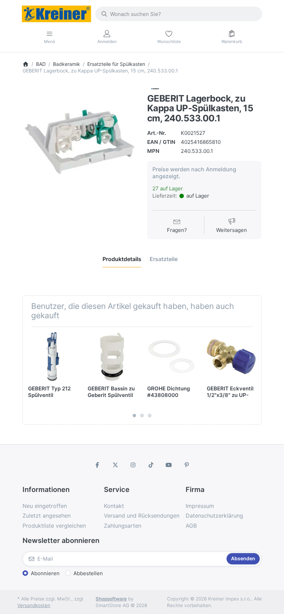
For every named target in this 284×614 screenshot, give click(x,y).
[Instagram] (133, 465)
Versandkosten (33, 605)
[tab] (122, 259)
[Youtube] (169, 465)
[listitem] (80, 142)
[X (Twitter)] (115, 465)
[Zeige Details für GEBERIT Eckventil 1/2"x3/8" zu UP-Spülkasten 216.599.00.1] (231, 356)
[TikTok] (151, 465)
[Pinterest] (186, 465)
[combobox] (178, 14)
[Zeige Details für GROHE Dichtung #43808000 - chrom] (171, 356)
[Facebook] (97, 465)
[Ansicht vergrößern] (80, 142)
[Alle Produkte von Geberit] (155, 88)
